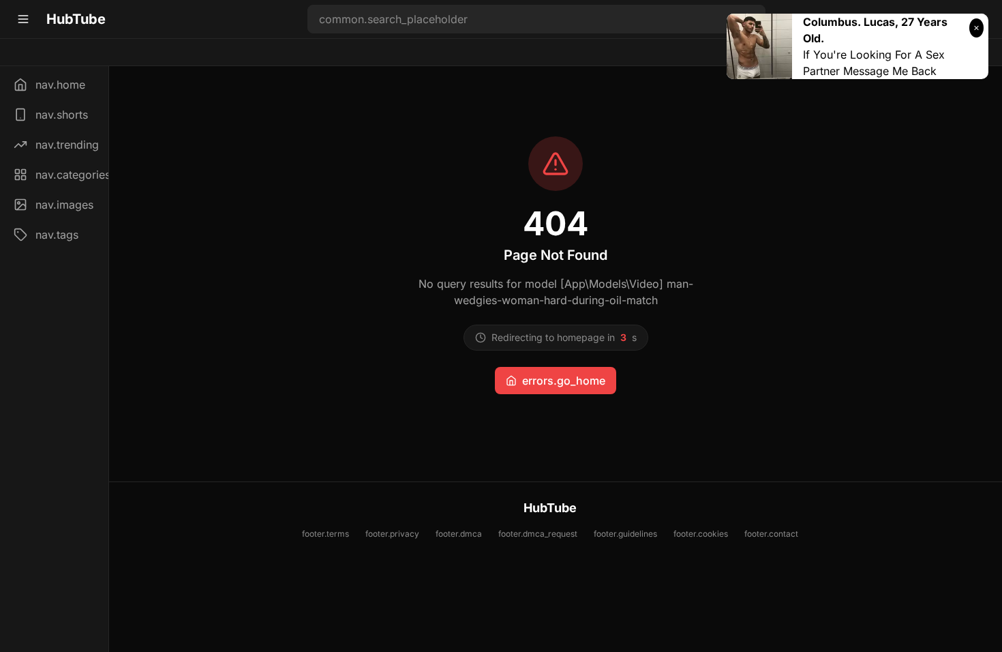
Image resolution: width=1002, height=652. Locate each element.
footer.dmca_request (537, 534)
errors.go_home (563, 380)
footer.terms (325, 534)
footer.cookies (700, 534)
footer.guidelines (625, 534)
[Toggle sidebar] (23, 19)
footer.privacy (392, 534)
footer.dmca (459, 534)
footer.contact (771, 534)
